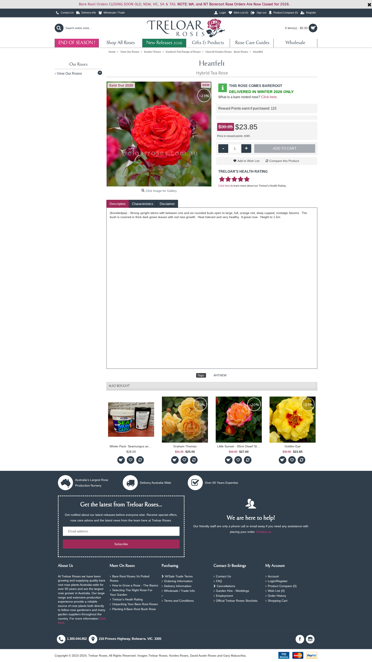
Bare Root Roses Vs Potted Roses (129, 579)
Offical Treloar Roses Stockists (236, 600)
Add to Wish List (248, 161)
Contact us (263, 531)
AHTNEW (220, 375)
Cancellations (226, 586)
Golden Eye (293, 446)
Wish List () (276, 590)
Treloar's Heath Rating (127, 599)
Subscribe (121, 544)
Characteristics (142, 204)
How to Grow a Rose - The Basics (135, 585)
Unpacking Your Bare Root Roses (135, 604)
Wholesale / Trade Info (179, 590)
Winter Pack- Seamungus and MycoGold (132, 446)
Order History (277, 595)
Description (118, 204)
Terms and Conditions (179, 600)
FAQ (219, 581)
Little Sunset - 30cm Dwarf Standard (239, 446)
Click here (269, 97)
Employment (224, 595)
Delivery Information (177, 586)
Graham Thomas (185, 446)
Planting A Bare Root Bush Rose (134, 609)
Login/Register (278, 581)
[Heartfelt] (159, 134)
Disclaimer (167, 204)
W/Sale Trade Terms (179, 576)
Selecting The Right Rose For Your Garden (131, 592)
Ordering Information (178, 581)
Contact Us (223, 576)
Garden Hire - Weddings (232, 590)
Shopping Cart (277, 600)
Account (273, 576)
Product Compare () (282, 586)
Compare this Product (284, 161)
